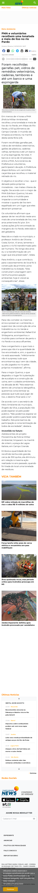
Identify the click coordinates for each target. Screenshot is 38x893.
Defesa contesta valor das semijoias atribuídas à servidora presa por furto (17, 763)
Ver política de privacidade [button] (13, 884)
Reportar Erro (11, 856)
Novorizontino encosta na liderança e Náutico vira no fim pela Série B (17, 712)
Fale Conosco (10, 851)
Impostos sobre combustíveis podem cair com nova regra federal (16, 726)
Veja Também (11, 476)
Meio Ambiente (9, 29)
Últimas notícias (29, 8)
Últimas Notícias (10, 694)
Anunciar (8, 840)
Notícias (32, 773)
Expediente (9, 835)
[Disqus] (19, 659)
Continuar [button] (10, 889)
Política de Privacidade (15, 845)
